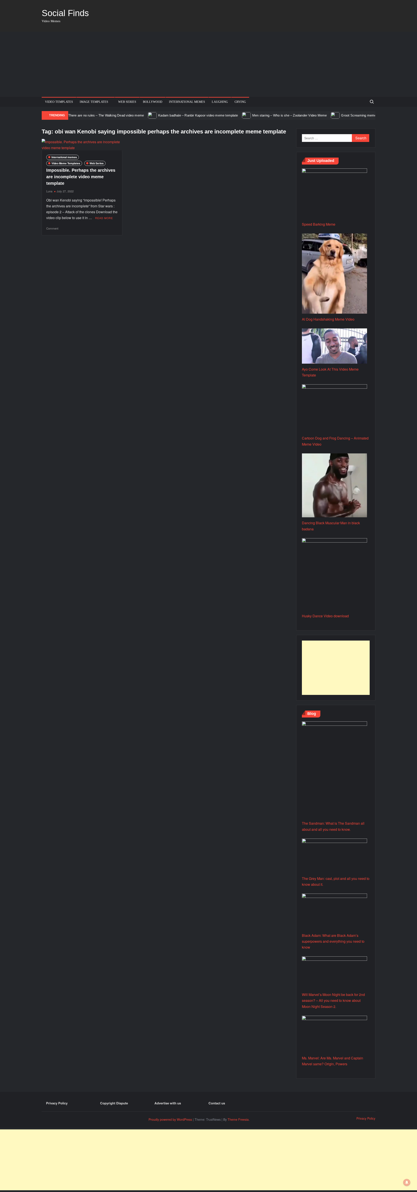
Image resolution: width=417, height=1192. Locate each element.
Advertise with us (167, 1103)
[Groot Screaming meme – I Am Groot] (314, 115)
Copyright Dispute (114, 1103)
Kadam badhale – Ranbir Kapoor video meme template (177, 115)
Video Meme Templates (65, 163)
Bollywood (152, 101)
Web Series (127, 101)
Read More (104, 218)
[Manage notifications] (406, 1182)
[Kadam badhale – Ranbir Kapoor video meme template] (131, 115)
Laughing (220, 101)
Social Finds (65, 13)
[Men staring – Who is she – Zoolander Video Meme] (225, 115)
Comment (52, 228)
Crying (240, 101)
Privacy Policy (57, 1103)
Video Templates (59, 101)
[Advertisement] (208, 64)
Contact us (216, 1103)
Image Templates (94, 101)
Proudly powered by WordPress (170, 1119)
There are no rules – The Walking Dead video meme (85, 115)
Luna (49, 191)
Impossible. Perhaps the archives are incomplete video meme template (80, 177)
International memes (187, 101)
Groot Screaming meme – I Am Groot (347, 115)
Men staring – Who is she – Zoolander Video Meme (268, 115)
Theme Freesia (238, 1119)
